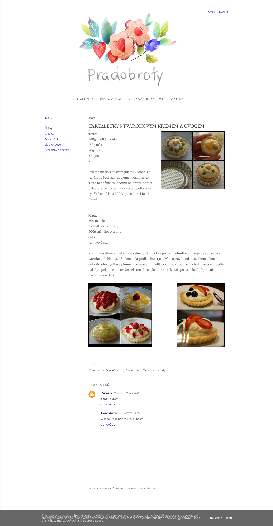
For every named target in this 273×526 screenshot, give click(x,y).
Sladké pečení (53, 144)
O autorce (117, 99)
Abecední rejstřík (89, 99)
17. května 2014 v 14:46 (126, 393)
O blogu (136, 99)
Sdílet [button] (48, 118)
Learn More (216, 518)
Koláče (49, 134)
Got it (229, 518)
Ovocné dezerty (55, 139)
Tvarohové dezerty (57, 150)
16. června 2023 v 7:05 (127, 413)
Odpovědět (108, 404)
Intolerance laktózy (165, 99)
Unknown (106, 393)
